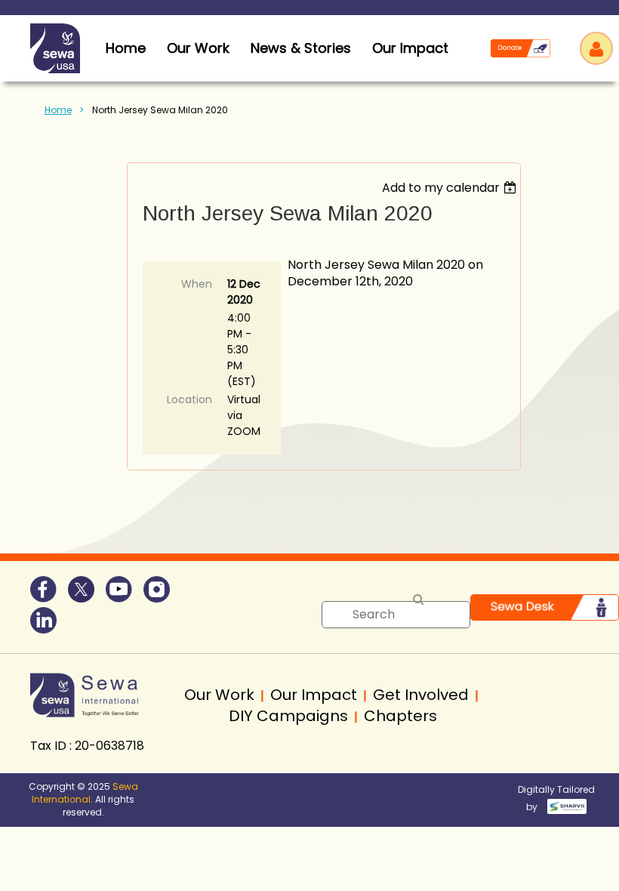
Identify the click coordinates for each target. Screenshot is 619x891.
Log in (596, 48)
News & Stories (301, 48)
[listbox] (451, 187)
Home (58, 109)
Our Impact (410, 48)
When (196, 283)
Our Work (198, 48)
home (126, 48)
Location (189, 399)
